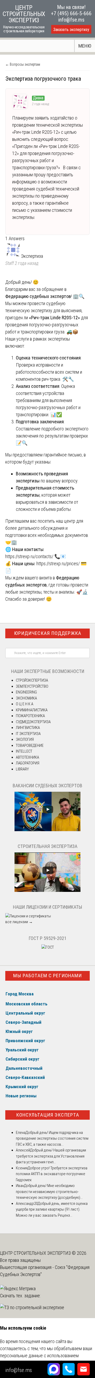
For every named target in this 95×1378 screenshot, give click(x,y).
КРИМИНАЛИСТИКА (32, 710)
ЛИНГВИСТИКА (28, 727)
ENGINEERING (26, 692)
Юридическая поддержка (47, 633)
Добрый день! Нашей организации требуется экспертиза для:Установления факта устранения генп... (51, 1156)
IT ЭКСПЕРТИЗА (28, 733)
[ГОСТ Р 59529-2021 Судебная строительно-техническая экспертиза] (47, 947)
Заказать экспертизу (71, 29)
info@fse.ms (71, 20)
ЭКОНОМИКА (26, 698)
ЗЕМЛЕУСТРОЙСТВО (32, 686)
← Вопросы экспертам (22, 64)
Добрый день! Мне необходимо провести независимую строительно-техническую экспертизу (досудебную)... (49, 1191)
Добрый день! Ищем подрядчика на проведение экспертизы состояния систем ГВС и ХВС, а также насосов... (52, 1138)
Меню (84, 46)
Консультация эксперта (47, 1115)
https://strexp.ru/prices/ (58, 563)
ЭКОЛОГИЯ (25, 739)
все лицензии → (19, 921)
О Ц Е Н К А (24, 704)
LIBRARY (22, 769)
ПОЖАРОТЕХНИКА (30, 715)
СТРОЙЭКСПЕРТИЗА (32, 680)
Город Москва (20, 993)
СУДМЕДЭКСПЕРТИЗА (33, 721)
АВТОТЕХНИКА (27, 757)
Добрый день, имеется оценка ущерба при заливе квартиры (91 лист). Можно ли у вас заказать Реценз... (52, 1209)
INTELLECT (24, 751)
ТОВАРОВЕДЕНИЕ (30, 745)
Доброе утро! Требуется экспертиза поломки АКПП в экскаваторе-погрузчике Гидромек (51, 1174)
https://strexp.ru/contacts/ (29, 556)
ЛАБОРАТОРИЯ (27, 763)
